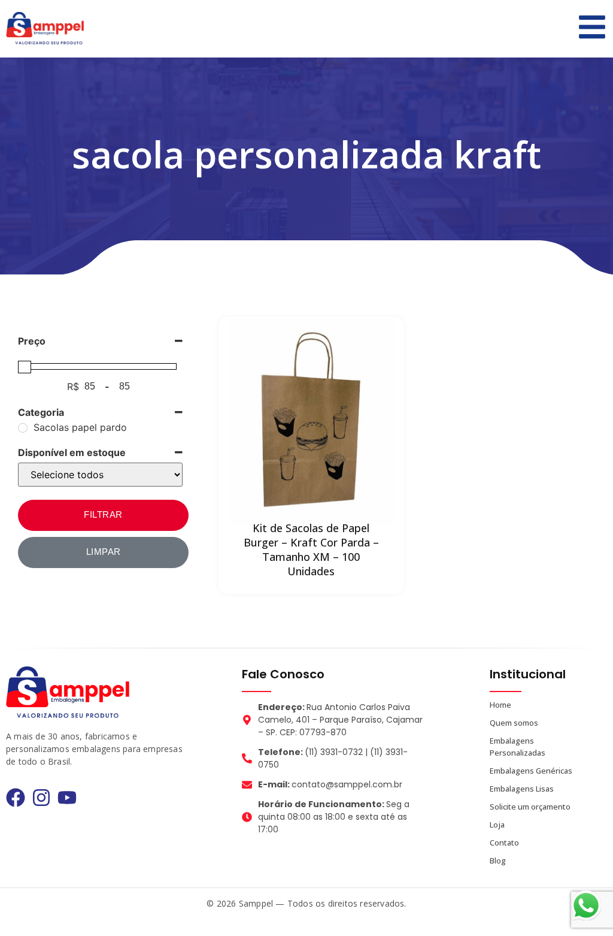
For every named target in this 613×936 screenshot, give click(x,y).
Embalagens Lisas (522, 788)
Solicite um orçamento (530, 806)
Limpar (103, 551)
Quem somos (514, 722)
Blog (498, 860)
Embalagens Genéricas (531, 770)
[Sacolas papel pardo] (23, 428)
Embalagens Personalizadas (517, 746)
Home (500, 704)
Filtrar (103, 514)
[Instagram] (41, 797)
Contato (504, 842)
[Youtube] (67, 797)
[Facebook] (15, 797)
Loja (497, 824)
